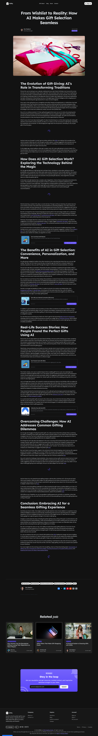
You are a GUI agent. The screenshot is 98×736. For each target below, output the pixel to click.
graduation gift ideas (62, 221)
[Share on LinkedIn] (64, 588)
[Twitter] (20, 727)
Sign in (73, 717)
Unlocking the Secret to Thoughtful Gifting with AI (59, 548)
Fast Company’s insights (35, 396)
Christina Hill (43, 649)
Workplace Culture (12, 641)
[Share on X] (61, 588)
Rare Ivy (13, 649)
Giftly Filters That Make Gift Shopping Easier (49, 644)
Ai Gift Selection (26, 583)
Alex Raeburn (27, 29)
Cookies (90, 727)
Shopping (39, 641)
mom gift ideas (58, 284)
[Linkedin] (26, 727)
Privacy (84, 727)
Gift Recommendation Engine (47, 583)
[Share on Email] (73, 588)
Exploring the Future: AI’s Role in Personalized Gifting (34, 550)
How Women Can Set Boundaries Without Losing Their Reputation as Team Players (18, 644)
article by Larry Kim (58, 394)
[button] (88, 3)
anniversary (72, 316)
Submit (64, 686)
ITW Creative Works (48, 730)
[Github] (27, 727)
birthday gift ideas (34, 284)
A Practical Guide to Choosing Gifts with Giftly (77, 644)
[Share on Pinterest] (67, 588)
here (49, 447)
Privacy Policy (64, 733)
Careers (52, 721)
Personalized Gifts (35, 583)
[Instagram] (24, 727)
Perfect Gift (69, 583)
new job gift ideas (35, 215)
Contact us (30, 717)
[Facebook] (22, 727)
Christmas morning (64, 318)
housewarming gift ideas (48, 215)
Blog (51, 717)
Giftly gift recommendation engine (45, 271)
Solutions (52, 715)
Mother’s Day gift (41, 223)
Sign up (74, 715)
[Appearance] (17, 727)
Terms (78, 727)
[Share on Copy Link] (76, 588)
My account (75, 719)
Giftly (56, 140)
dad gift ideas (37, 290)
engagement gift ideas (26, 290)
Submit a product (54, 719)
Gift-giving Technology (60, 583)
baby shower (63, 316)
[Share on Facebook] (59, 588)
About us (30, 715)
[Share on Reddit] (70, 588)
